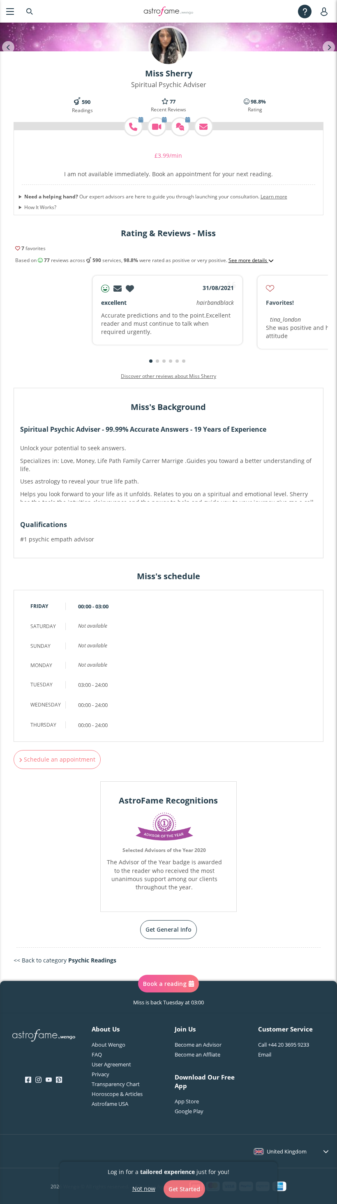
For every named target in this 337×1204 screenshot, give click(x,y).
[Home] (168, 11)
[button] (150, 361)
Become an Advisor (198, 1044)
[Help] (304, 11)
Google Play (189, 1111)
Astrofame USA (110, 1103)
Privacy (100, 1074)
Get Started (184, 1189)
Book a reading (165, 984)
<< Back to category (65, 960)
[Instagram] (38, 1080)
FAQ (97, 1054)
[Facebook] (28, 1080)
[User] (325, 11)
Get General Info (168, 929)
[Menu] (10, 11)
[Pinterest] (59, 1080)
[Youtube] (49, 1080)
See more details (248, 260)
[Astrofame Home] (43, 1036)
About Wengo (108, 1044)
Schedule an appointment (58, 759)
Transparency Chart (116, 1084)
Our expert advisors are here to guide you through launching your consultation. (155, 196)
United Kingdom (287, 1151)
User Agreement (111, 1064)
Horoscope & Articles (117, 1094)
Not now (143, 1188)
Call (283, 1044)
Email (264, 1054)
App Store (187, 1101)
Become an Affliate (197, 1054)
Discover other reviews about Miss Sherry (168, 376)
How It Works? (40, 207)
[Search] (29, 11)
